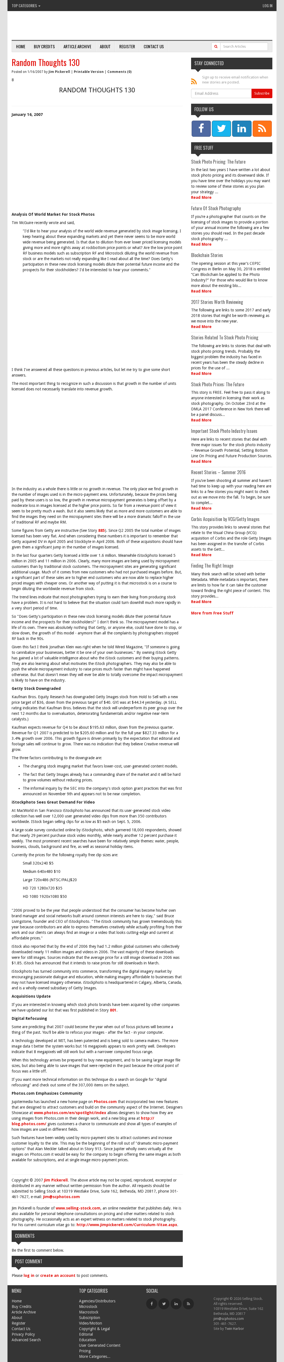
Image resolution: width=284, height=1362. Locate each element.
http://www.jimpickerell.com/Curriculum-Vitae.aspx (127, 1225)
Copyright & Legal (94, 1329)
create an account (57, 1275)
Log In (267, 5)
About (105, 46)
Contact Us (154, 46)
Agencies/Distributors (97, 1301)
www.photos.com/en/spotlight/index (70, 1113)
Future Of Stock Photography (216, 208)
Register (127, 46)
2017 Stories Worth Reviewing (217, 302)
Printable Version (89, 72)
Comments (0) (119, 72)
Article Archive (77, 46)
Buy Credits (44, 46)
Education (87, 1340)
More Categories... (94, 1356)
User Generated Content (99, 1345)
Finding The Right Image (212, 565)
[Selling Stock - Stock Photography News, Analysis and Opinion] (76, 26)
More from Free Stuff (212, 613)
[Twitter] (163, 1303)
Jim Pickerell (59, 72)
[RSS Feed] (188, 1303)
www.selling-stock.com (78, 1208)
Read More (201, 197)
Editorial (86, 1334)
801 (113, 1010)
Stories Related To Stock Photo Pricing (224, 337)
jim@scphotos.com (61, 1197)
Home (20, 46)
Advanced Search (26, 1340)
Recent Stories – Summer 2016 (218, 472)
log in (29, 1275)
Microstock (88, 1306)
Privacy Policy (23, 1334)
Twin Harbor (234, 1329)
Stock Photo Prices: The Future (217, 384)
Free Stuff (203, 147)
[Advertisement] (97, 170)
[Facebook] (151, 1303)
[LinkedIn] (176, 1303)
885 (101, 530)
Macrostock (88, 1312)
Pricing (85, 1351)
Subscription (89, 1317)
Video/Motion (90, 1323)
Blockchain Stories (207, 255)
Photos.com (105, 1101)
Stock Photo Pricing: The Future (218, 161)
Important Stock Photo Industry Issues (224, 431)
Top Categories (25, 5)
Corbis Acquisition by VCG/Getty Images (225, 519)
